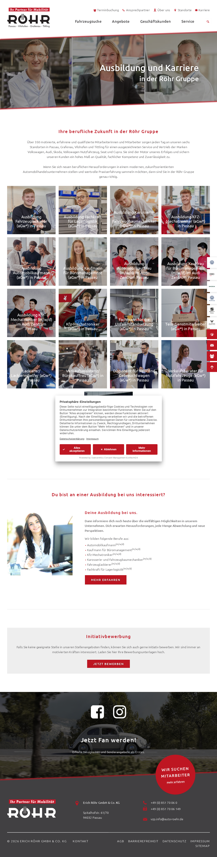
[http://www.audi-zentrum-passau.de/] (212, 274)
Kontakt (80, 841)
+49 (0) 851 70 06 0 (164, 802)
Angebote (121, 21)
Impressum (200, 841)
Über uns (163, 10)
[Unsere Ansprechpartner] (212, 356)
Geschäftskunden (155, 21)
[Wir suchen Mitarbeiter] (175, 775)
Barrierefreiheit (143, 841)
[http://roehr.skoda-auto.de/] (212, 286)
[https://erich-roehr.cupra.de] (212, 322)
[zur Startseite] (37, 18)
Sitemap (202, 846)
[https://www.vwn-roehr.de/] (212, 298)
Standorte (185, 10)
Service (187, 21)
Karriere (204, 10)
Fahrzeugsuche (88, 21)
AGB (120, 841)
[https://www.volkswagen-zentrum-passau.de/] (212, 262)
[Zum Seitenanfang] (212, 367)
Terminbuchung (108, 10)
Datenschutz (174, 841)
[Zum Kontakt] (212, 345)
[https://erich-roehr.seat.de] (212, 310)
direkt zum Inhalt (18, 11)
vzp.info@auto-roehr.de (167, 819)
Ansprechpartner (138, 10)
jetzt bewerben (108, 664)
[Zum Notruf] (212, 334)
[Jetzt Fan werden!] (97, 714)
